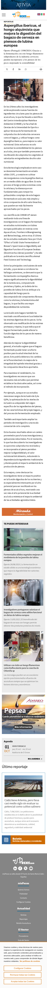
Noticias (23, 915)
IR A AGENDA (34, 759)
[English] (39, 14)
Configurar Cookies (22, 968)
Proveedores (23, 936)
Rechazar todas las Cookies (22, 975)
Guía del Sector (23, 940)
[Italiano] (42, 14)
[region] (23, 965)
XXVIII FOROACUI (19, 746)
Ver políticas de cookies (30, 961)
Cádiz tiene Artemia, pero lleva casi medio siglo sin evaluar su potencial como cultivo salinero (22, 803)
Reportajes (24, 919)
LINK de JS (6, 69)
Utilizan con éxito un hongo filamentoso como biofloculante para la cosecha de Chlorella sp (22, 668)
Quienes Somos (23, 890)
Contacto (23, 898)
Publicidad (23, 894)
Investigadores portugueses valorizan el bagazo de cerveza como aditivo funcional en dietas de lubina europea (23, 612)
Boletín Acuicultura (23, 923)
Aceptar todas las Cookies (22, 981)
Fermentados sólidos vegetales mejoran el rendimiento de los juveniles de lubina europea (23, 557)
